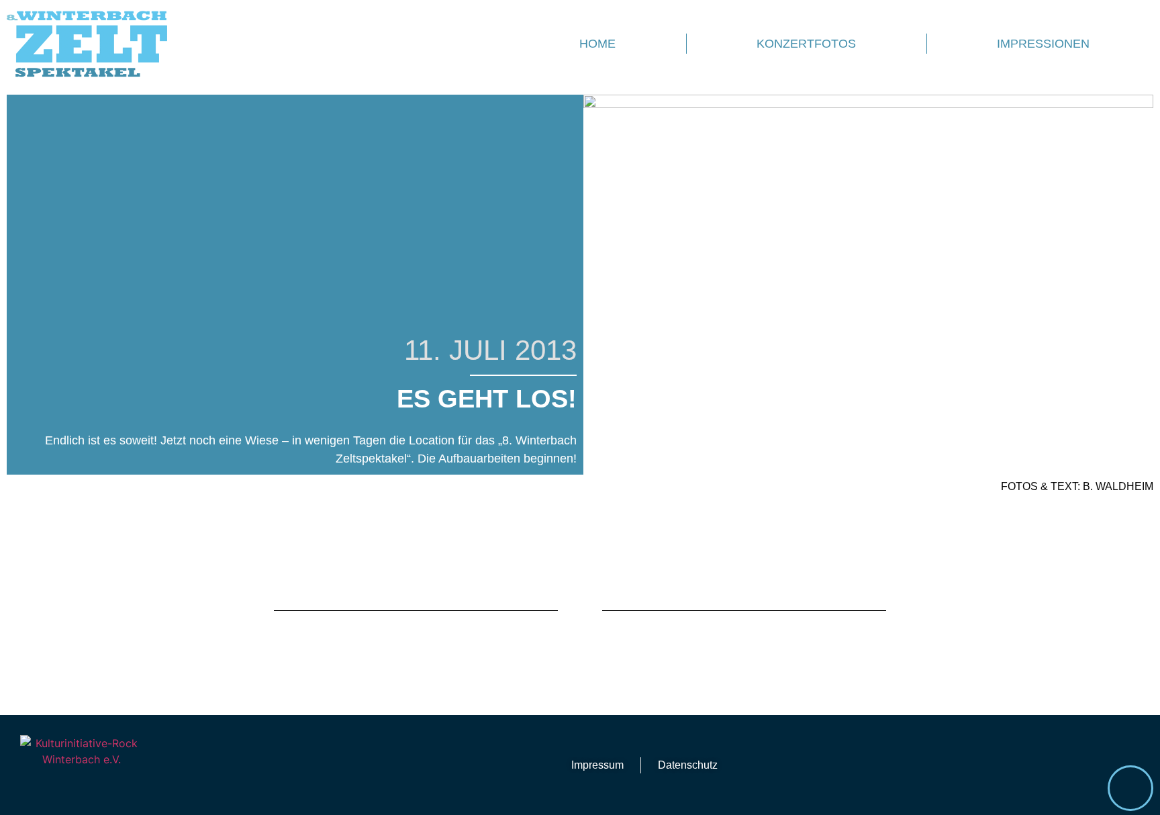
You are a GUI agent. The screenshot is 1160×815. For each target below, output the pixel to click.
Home (597, 43)
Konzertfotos (806, 43)
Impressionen (1043, 43)
